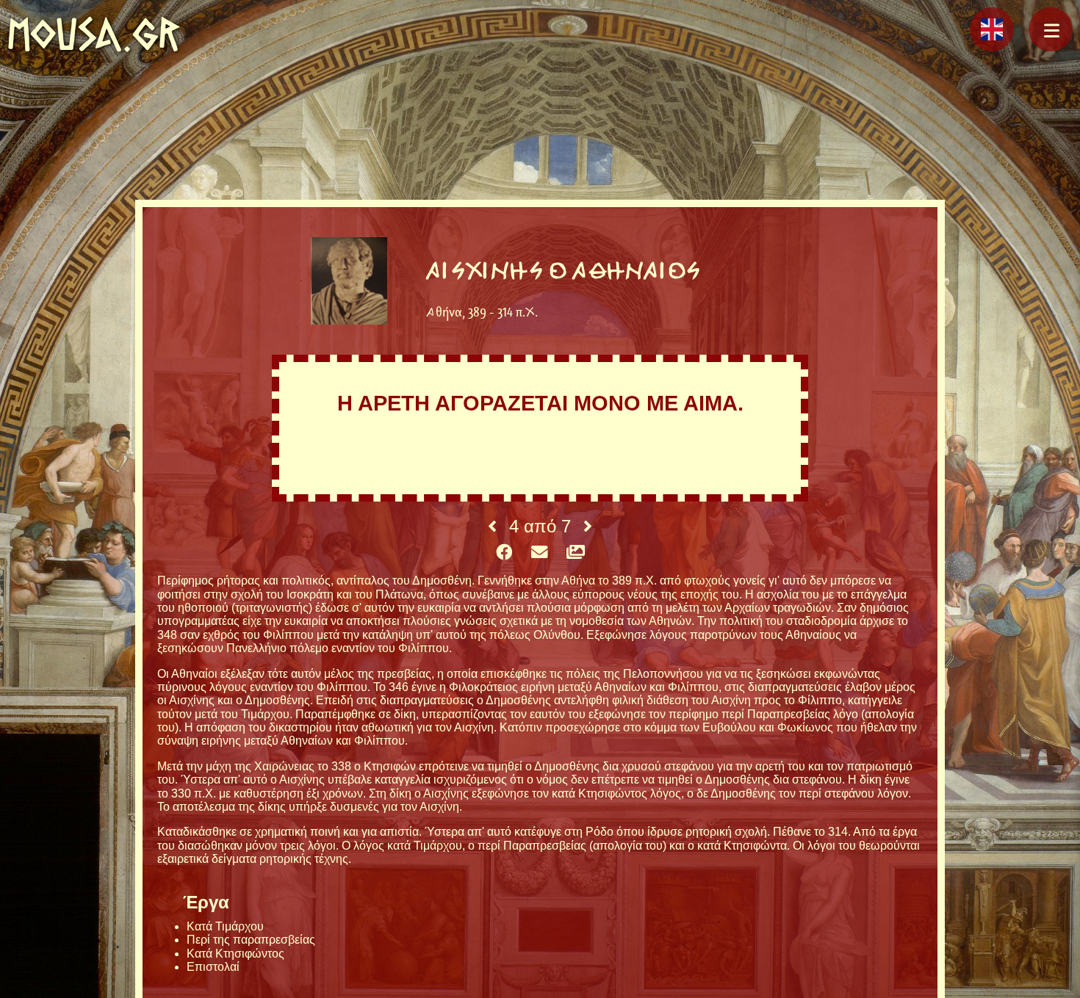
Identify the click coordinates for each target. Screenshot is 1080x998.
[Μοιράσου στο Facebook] (504, 553)
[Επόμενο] (587, 526)
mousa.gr (93, 34)
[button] (1051, 29)
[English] (992, 29)
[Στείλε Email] (539, 553)
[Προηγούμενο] (492, 526)
